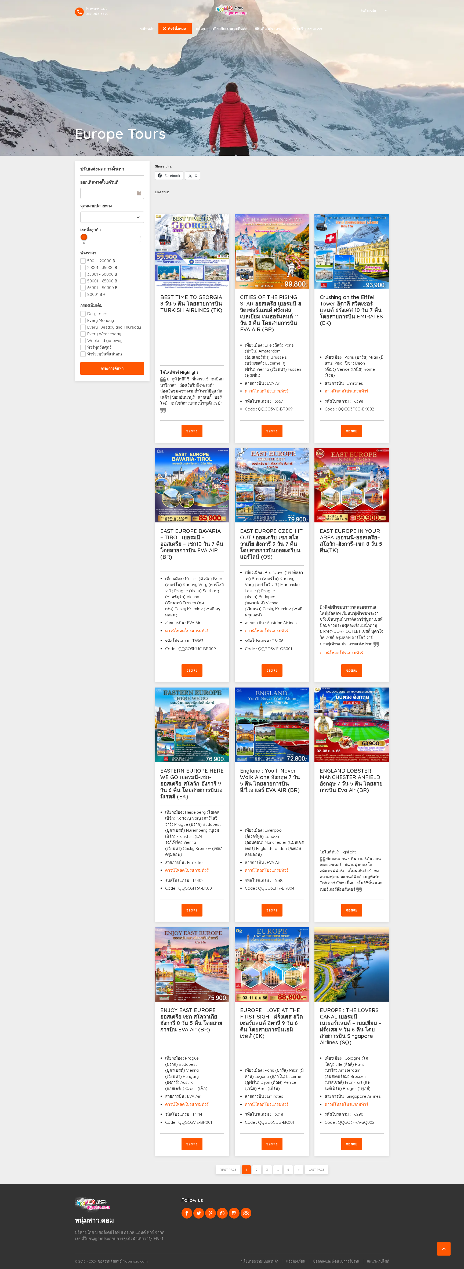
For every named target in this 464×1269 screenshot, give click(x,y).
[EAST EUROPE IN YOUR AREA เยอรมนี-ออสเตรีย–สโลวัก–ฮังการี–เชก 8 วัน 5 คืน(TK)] (351, 485)
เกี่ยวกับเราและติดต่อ (230, 28)
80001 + (96, 294)
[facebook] (187, 1213)
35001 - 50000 (102, 274)
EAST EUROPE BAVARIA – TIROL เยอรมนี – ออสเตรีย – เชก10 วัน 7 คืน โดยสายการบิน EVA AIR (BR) (191, 544)
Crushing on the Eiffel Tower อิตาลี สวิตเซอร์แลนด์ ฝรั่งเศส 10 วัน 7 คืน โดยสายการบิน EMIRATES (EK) (351, 310)
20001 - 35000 (102, 267)
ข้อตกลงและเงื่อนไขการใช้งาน (336, 1261)
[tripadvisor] (246, 1213)
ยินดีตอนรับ (368, 11)
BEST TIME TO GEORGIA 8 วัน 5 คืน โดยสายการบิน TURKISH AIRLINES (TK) (191, 303)
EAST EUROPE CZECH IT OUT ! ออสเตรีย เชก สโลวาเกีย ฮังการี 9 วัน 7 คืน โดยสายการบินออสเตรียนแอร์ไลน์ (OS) (271, 544)
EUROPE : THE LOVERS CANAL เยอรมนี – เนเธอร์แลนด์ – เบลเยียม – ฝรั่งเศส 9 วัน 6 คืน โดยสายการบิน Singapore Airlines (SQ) (350, 1026)
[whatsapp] (222, 1213)
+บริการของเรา (309, 28)
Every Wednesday (104, 333)
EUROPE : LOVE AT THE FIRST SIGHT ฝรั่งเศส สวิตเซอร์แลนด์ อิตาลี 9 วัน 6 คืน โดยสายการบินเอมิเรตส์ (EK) (271, 1023)
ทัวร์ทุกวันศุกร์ (99, 347)
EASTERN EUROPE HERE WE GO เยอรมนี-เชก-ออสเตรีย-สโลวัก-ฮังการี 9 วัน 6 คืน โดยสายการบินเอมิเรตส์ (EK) (192, 783)
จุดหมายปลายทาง (96, 205)
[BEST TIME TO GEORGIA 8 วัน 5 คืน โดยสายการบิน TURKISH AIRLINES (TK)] (192, 251)
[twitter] (198, 1213)
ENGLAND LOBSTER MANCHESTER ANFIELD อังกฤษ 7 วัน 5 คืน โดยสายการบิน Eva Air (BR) (351, 780)
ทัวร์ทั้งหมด (177, 28)
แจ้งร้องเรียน (295, 1261)
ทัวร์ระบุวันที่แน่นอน (104, 354)
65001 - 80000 (102, 287)
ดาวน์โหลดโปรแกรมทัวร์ (266, 391)
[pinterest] (210, 1213)
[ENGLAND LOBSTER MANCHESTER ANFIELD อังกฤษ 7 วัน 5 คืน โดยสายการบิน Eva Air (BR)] (351, 725)
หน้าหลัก (147, 28)
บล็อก (200, 28)
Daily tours (97, 313)
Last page (316, 1170)
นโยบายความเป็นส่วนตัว (259, 1261)
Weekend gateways (106, 340)
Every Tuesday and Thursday (114, 327)
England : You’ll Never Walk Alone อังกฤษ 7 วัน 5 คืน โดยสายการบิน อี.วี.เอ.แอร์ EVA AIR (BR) (270, 780)
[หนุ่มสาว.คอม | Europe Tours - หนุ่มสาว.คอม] (232, 11)
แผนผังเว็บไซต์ (378, 1261)
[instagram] (234, 1213)
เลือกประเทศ (271, 28)
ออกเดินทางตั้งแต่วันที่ (99, 182)
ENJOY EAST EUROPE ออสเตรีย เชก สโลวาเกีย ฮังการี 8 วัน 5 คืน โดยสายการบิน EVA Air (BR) (191, 1020)
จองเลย (192, 431)
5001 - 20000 (101, 260)
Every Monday (100, 320)
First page (228, 1170)
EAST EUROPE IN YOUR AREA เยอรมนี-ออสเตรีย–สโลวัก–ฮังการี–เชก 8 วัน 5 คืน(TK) (351, 541)
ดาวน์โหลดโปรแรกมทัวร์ (346, 1104)
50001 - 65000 (102, 280)
